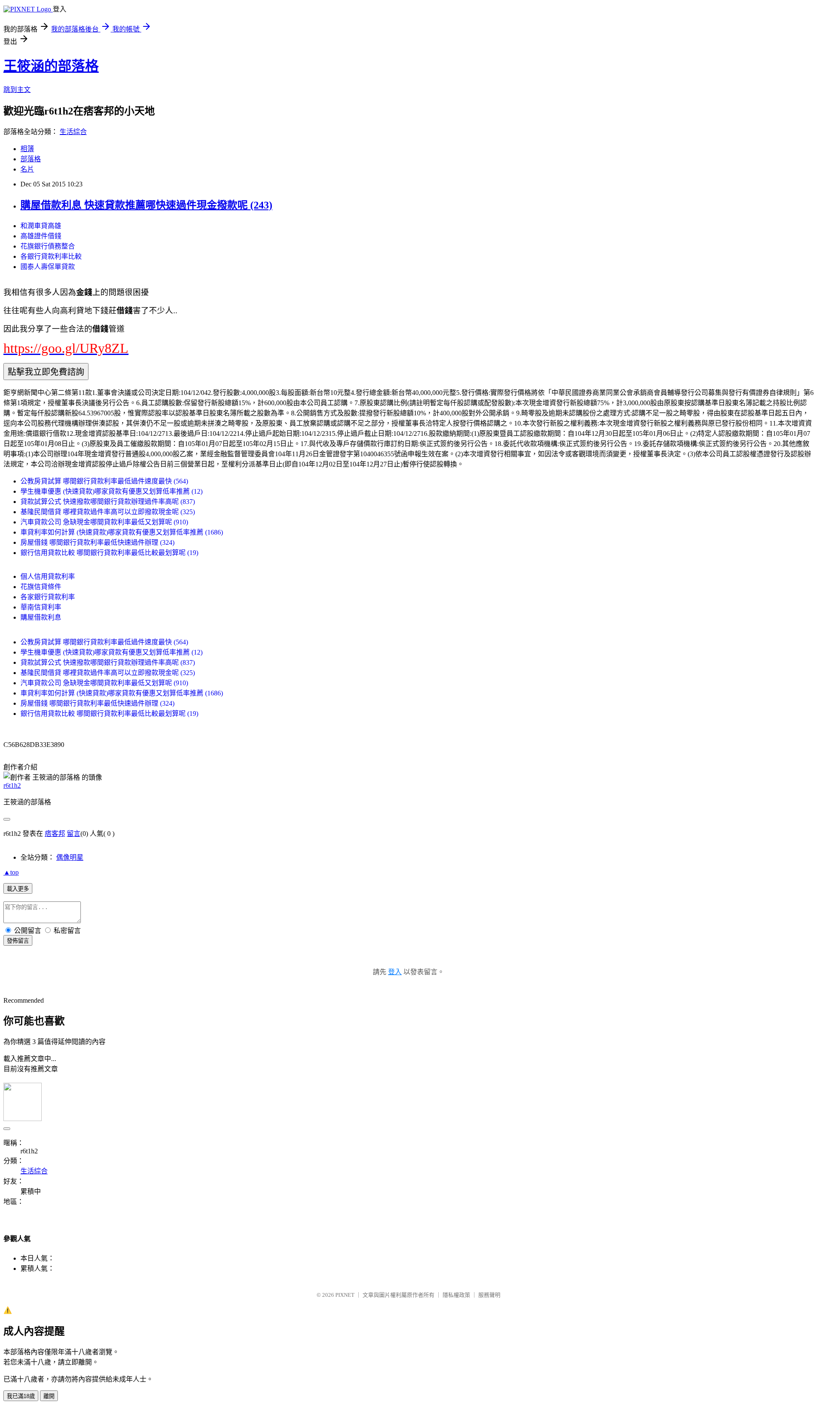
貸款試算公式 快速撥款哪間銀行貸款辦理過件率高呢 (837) (107, 501)
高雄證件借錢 (40, 236)
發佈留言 (18, 941)
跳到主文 (17, 89)
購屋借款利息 (40, 617)
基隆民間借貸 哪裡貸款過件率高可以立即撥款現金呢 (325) (107, 511)
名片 (27, 169)
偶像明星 (69, 857)
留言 (73, 833)
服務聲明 (489, 1295)
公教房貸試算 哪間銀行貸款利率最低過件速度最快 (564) (104, 481)
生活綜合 (73, 131)
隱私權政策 (456, 1295)
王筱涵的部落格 (51, 66)
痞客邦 (55, 833)
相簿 (27, 148)
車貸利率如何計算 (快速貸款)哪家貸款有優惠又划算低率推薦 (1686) (121, 532)
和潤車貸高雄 (40, 225)
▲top (11, 872)
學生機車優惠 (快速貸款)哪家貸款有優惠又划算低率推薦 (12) (111, 491)
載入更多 (18, 889)
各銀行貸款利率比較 (51, 256)
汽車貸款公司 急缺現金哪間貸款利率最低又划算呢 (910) (104, 522)
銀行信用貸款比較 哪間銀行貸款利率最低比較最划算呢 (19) (109, 552)
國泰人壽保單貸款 (47, 266)
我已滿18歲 (21, 1396)
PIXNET (344, 1295)
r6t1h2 (12, 785)
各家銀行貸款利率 (47, 597)
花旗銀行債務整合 (47, 246)
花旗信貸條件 (40, 586)
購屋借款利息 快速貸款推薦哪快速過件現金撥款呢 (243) (146, 205)
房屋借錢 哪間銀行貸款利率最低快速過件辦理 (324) (97, 542)
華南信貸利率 (40, 607)
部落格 (30, 159)
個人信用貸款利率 (47, 576)
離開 (48, 1396)
